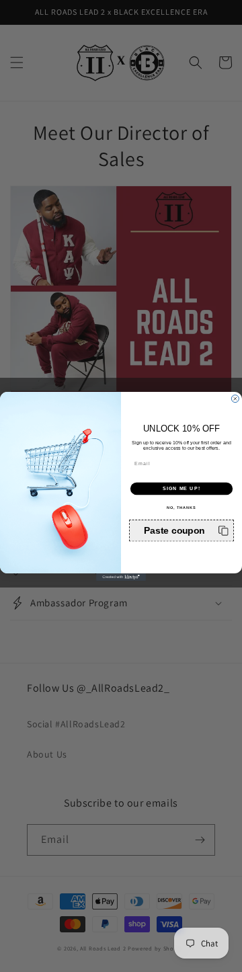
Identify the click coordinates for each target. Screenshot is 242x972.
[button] (181, 530)
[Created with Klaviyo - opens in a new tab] (121, 576)
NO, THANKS (181, 507)
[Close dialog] (235, 398)
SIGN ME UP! (181, 488)
